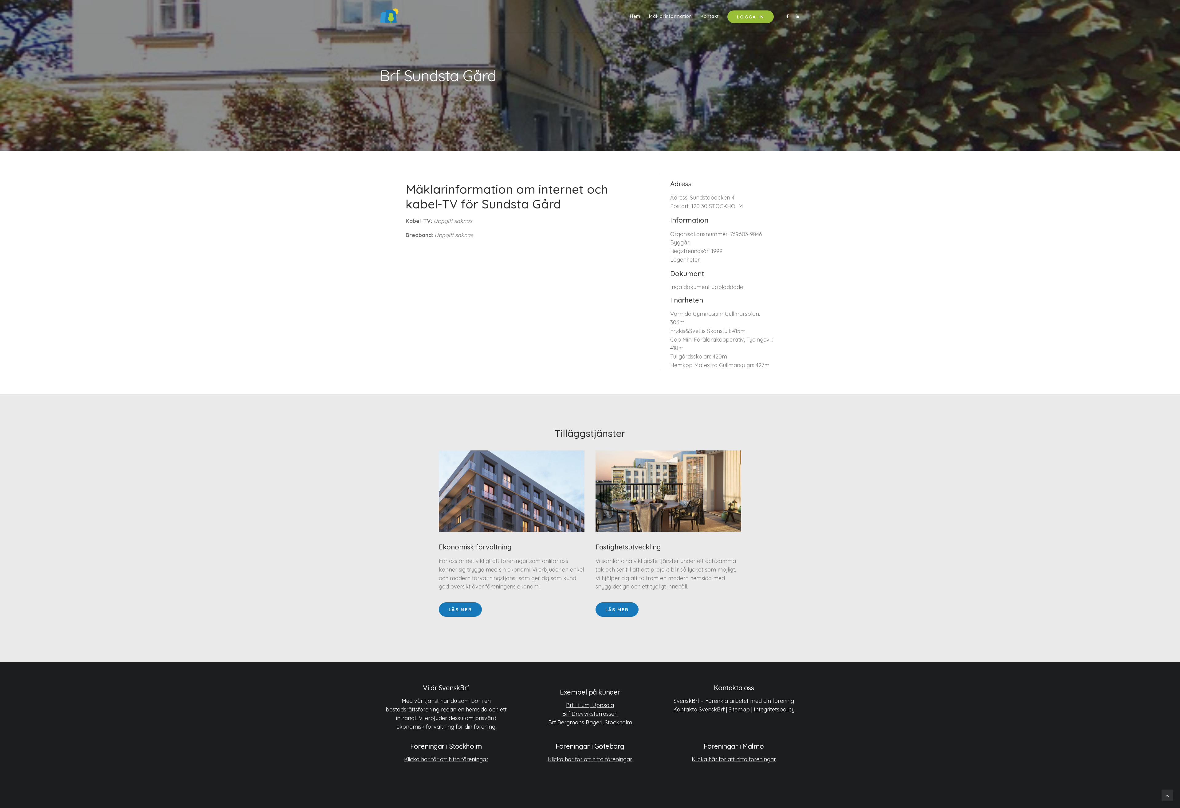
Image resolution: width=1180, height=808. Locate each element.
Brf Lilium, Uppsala (590, 705)
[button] (789, 16)
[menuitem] (635, 16)
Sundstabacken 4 (712, 197)
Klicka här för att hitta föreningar (446, 759)
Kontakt (710, 16)
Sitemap (739, 709)
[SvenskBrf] (389, 16)
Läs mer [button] (460, 609)
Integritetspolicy (774, 709)
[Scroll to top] (1167, 794)
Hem (635, 16)
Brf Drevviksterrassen (590, 713)
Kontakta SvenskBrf (699, 709)
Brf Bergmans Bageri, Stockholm (590, 722)
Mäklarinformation (670, 16)
